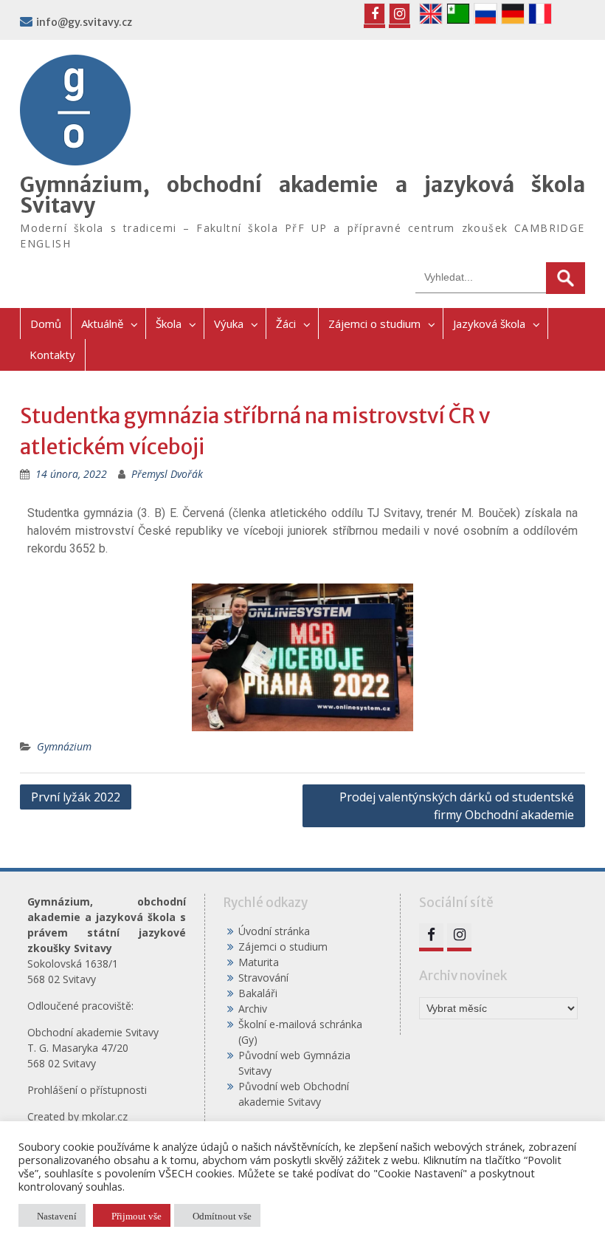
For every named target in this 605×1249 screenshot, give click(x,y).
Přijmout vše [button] (136, 1215)
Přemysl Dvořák (167, 474)
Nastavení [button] (57, 1215)
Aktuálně (102, 323)
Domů (45, 323)
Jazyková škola (489, 323)
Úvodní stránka (274, 931)
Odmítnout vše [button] (222, 1215)
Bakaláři (257, 993)
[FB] (374, 13)
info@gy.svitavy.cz (84, 22)
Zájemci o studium (374, 323)
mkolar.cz (105, 1116)
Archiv (252, 1009)
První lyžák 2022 (75, 797)
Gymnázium (64, 746)
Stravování (263, 978)
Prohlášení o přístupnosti (87, 1090)
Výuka (228, 323)
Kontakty (52, 354)
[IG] (399, 13)
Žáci (286, 323)
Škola (169, 323)
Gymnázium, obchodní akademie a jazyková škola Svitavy (302, 195)
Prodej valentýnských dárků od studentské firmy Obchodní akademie (456, 806)
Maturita (258, 962)
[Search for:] (500, 277)
